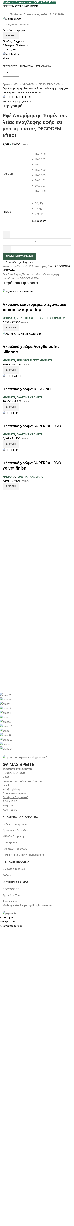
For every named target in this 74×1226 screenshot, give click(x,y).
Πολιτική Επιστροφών (15, 824)
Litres (7, 211)
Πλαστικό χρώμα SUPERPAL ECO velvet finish (32, 465)
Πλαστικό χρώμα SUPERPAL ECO (32, 426)
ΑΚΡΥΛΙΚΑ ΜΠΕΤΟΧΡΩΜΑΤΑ (34, 360)
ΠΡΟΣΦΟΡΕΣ (11, 889)
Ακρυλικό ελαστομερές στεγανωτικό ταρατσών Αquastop (34, 307)
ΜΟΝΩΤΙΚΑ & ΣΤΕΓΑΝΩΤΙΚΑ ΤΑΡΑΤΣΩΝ (41, 318)
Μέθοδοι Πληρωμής (14, 836)
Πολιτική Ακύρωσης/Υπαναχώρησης (23, 854)
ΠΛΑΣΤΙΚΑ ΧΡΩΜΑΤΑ (29, 397)
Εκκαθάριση (39, 220)
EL (8, 72)
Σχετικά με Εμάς (12, 895)
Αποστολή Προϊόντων (15, 848)
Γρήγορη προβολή (16, 297)
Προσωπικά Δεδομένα (15, 830)
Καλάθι (7, 874)
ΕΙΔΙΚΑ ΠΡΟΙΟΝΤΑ (49, 84)
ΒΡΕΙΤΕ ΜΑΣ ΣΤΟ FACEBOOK (20, 6)
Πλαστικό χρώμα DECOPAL (27, 389)
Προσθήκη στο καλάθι (19, 256)
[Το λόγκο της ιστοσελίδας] (12, 18)
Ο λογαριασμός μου (14, 868)
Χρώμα (8, 174)
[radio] (52, 154)
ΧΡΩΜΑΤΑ (28, 84)
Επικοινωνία (10, 901)
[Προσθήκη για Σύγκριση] (7, 297)
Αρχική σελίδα (11, 84)
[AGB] (34, 721)
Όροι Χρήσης (10, 842)
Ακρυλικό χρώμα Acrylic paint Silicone (31, 349)
